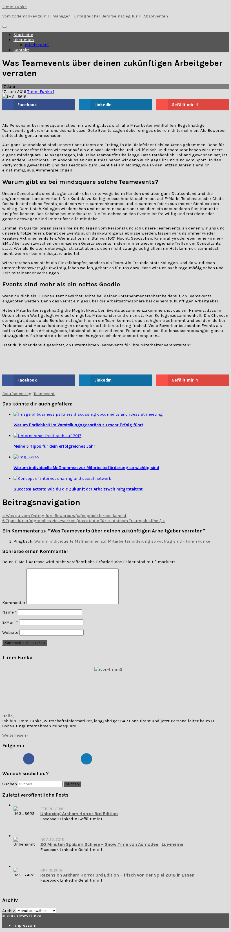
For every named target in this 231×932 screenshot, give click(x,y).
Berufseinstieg (17, 393)
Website (10, 632)
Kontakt (21, 49)
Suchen (9, 783)
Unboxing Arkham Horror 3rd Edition (79, 813)
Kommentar (13, 602)
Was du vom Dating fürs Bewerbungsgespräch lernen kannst (64, 515)
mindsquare (37, 44)
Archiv (8, 910)
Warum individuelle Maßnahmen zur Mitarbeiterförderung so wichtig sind (86, 467)
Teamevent (44, 393)
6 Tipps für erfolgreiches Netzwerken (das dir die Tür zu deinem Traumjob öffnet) (83, 520)
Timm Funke (14, 6)
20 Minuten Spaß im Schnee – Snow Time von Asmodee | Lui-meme (111, 844)
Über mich (24, 39)
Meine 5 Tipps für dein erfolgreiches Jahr (54, 446)
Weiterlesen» (15, 735)
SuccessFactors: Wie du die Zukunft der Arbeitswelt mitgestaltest (78, 489)
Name (9, 612)
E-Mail (10, 622)
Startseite (23, 34)
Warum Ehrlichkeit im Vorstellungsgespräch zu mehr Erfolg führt (78, 424)
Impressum (25, 925)
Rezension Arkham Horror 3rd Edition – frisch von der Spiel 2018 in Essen (117, 875)
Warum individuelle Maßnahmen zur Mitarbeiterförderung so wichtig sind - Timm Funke (122, 541)
